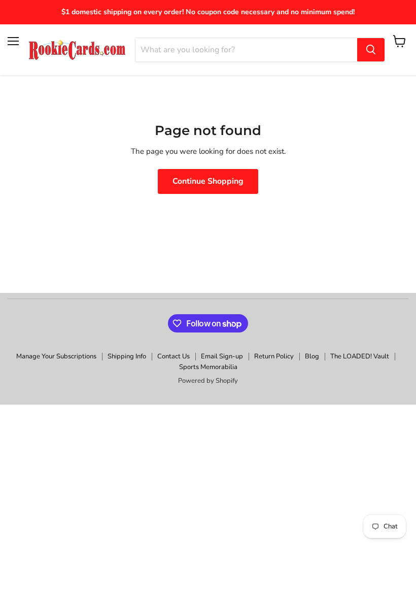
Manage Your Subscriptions (56, 356)
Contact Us (173, 356)
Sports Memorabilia (208, 367)
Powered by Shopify (208, 380)
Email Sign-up (222, 356)
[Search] (371, 49)
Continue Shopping (208, 181)
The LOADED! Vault (359, 356)
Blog (312, 356)
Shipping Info (127, 356)
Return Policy (274, 356)
